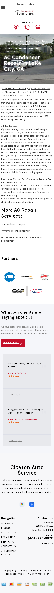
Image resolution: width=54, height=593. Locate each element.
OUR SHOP (7, 523)
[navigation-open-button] (3, 7)
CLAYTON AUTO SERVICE (18, 41)
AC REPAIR (34, 92)
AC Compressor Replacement (15, 231)
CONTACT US (8, 546)
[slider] (13, 376)
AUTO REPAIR (8, 532)
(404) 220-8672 (9, 109)
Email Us (47, 543)
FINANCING (7, 541)
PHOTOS (6, 528)
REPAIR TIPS (8, 537)
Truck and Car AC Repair (13, 224)
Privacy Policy (42, 573)
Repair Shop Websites (35, 570)
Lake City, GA (15, 394)
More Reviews (11, 342)
